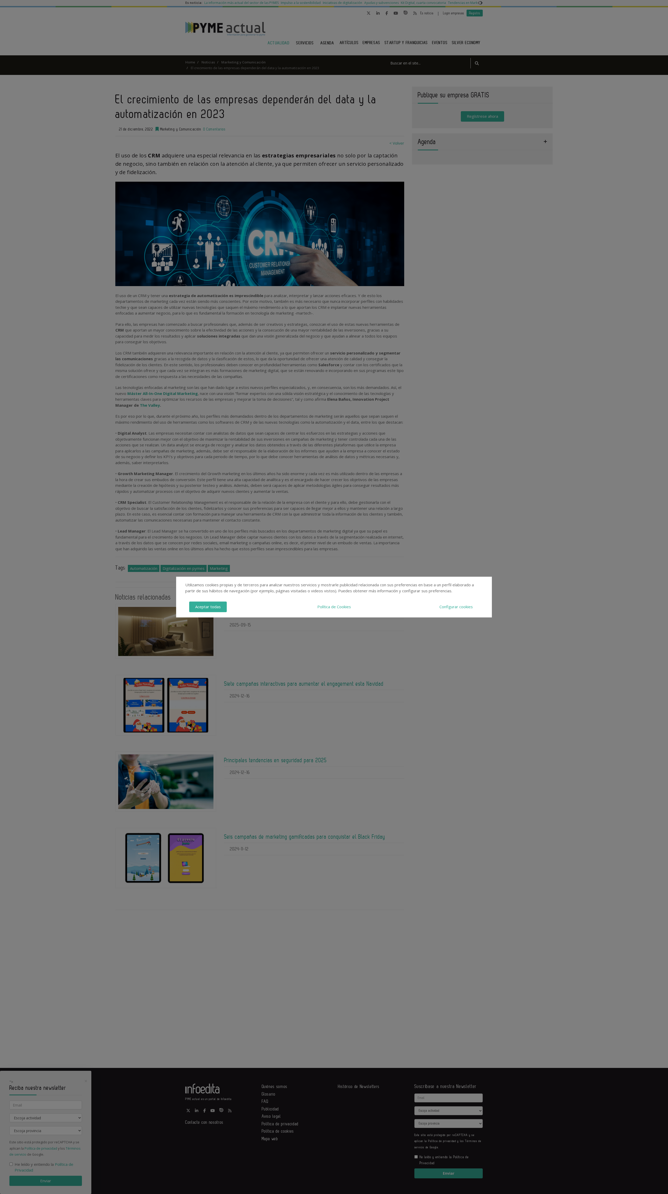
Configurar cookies (456, 606)
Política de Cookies (334, 606)
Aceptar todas (208, 606)
